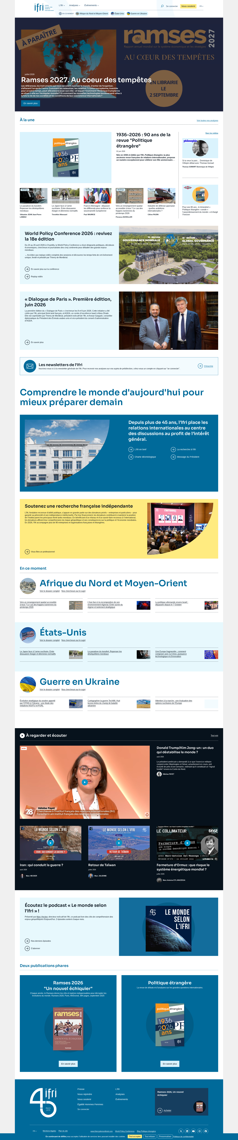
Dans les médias (212, 133)
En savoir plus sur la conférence (45, 269)
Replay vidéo (37, 277)
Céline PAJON (153, 214)
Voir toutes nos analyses (207, 121)
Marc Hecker (42, 917)
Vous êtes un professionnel (43, 552)
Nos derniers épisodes (41, 941)
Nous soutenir (188, 6)
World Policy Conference (124, 1131)
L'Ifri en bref (140, 449)
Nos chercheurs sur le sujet (73, 591)
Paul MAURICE (89, 214)
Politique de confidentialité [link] (183, 1137)
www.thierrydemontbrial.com (101, 1131)
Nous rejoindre (84, 1094)
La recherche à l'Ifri (186, 449)
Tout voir (214, 735)
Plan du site (63, 1131)
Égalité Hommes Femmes (90, 1104)
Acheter (167, 1110)
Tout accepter (135, 1136)
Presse (80, 1089)
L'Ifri (61, 5)
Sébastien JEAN (26, 214)
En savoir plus (31, 103)
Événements (90, 5)
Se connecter (172, 6)
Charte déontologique (145, 457)
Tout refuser (150, 1136)
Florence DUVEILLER (124, 217)
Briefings (25, 190)
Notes (56, 190)
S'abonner (35, 948)
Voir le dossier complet (50, 591)
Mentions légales (49, 1131)
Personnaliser (165, 1136)
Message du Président (188, 457)
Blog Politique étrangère (146, 1131)
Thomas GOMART (189, 167)
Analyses (73, 5)
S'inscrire (208, 366)
